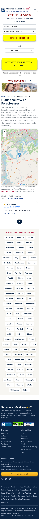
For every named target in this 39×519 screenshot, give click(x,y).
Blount (19, 242)
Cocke (24, 258)
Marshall (19, 329)
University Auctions (25, 496)
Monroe (8, 339)
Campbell (10, 248)
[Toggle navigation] (35, 10)
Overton (25, 344)
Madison (29, 324)
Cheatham (19, 253)
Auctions (4, 433)
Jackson (9, 309)
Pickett (7, 349)
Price (21, 198)
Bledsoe (10, 242)
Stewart (28, 365)
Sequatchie (19, 359)
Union (30, 375)
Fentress (28, 273)
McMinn (10, 334)
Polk (15, 349)
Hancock (30, 288)
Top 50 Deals (6, 447)
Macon (19, 324)
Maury (29, 329)
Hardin (20, 293)
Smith (19, 365)
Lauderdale (27, 314)
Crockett (7, 263)
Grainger (9, 283)
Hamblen (8, 288)
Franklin (11, 278)
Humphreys (30, 304)
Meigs (29, 334)
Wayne (9, 385)
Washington (30, 380)
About (3, 515)
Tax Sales (4, 444)
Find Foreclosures (19, 38)
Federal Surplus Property (23, 490)
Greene (20, 283)
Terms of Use (11, 515)
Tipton (29, 370)
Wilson (25, 390)
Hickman (7, 304)
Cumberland (19, 263)
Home (3, 96)
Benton (30, 237)
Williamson (15, 390)
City (7, 198)
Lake (17, 314)
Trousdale (11, 375)
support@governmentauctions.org (18, 469)
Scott (8, 359)
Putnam (24, 349)
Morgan (6, 344)
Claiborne (7, 258)
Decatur (9, 268)
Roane (7, 354)
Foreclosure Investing (29, 447)
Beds (16, 198)
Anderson (9, 237)
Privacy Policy (22, 515)
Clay (16, 258)
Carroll (30, 248)
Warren (19, 380)
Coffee (33, 258)
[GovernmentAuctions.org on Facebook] (6, 479)
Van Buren (8, 380)
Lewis (20, 319)
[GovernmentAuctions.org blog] (10, 479)
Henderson (21, 298)
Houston (18, 304)
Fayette (18, 273)
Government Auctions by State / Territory (16, 487)
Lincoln (29, 319)
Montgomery (20, 339)
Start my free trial (19, 474)
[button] (19, 155)
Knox (9, 314)
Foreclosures (11, 96)
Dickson (29, 268)
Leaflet (23, 184)
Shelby (10, 365)
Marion (9, 329)
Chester (30, 253)
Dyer (9, 273)
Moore (31, 339)
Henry (31, 298)
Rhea (33, 349)
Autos (3, 436)
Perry (34, 344)
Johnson (30, 309)
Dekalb (19, 268)
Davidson (31, 263)
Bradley (29, 242)
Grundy (30, 283)
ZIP (11, 198)
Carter (8, 253)
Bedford (20, 237)
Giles (29, 278)
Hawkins (30, 293)
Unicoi (21, 375)
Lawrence (10, 319)
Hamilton (19, 288)
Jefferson (19, 309)
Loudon (10, 324)
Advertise (24, 439)
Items (3, 439)
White (29, 385)
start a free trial (7, 191)
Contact (24, 436)
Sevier (30, 359)
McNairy (20, 334)
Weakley (19, 385)
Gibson (20, 278)
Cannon (21, 248)
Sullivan (10, 370)
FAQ (22, 452)
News (23, 433)
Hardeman (10, 293)
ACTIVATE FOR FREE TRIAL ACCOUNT (19, 64)
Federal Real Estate (8, 493)
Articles (23, 444)
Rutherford (30, 354)
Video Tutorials (26, 441)
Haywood (9, 298)
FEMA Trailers (26, 449)
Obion (15, 344)
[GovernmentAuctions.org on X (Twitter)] (2, 479)
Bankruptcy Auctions (24, 493)
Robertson (18, 354)
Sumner (20, 370)
